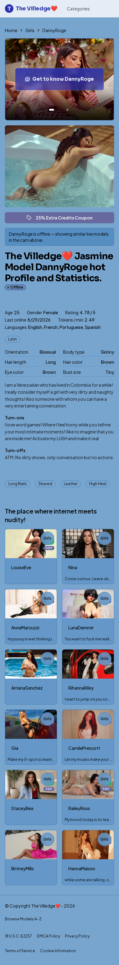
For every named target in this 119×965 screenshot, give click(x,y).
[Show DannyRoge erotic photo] (51, 109)
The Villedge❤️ (32, 8)
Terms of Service (20, 950)
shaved (45, 483)
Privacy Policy (77, 936)
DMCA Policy (48, 936)
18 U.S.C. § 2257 (18, 936)
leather (71, 483)
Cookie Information (58, 950)
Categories (78, 8)
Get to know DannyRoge (68, 81)
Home (11, 30)
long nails (17, 483)
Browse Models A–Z (23, 919)
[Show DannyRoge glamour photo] (67, 109)
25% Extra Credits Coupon (67, 219)
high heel (97, 483)
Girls (29, 30)
